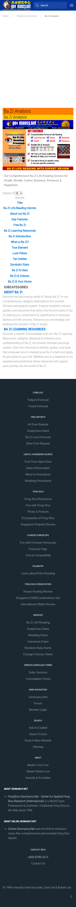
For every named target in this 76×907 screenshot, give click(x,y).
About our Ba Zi (20, 213)
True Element (20, 247)
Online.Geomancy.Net (21, 829)
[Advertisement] (38, 63)
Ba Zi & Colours (19, 276)
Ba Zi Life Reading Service (19, 208)
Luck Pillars (20, 253)
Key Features (20, 219)
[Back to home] (17, 5)
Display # (9, 193)
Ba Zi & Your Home (19, 281)
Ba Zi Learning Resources (20, 230)
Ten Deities (20, 259)
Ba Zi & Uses (20, 270)
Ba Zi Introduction (20, 236)
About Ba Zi (13, 292)
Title (19, 202)
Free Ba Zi (19, 225)
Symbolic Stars (19, 264)
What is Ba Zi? (20, 242)
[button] (71, 5)
